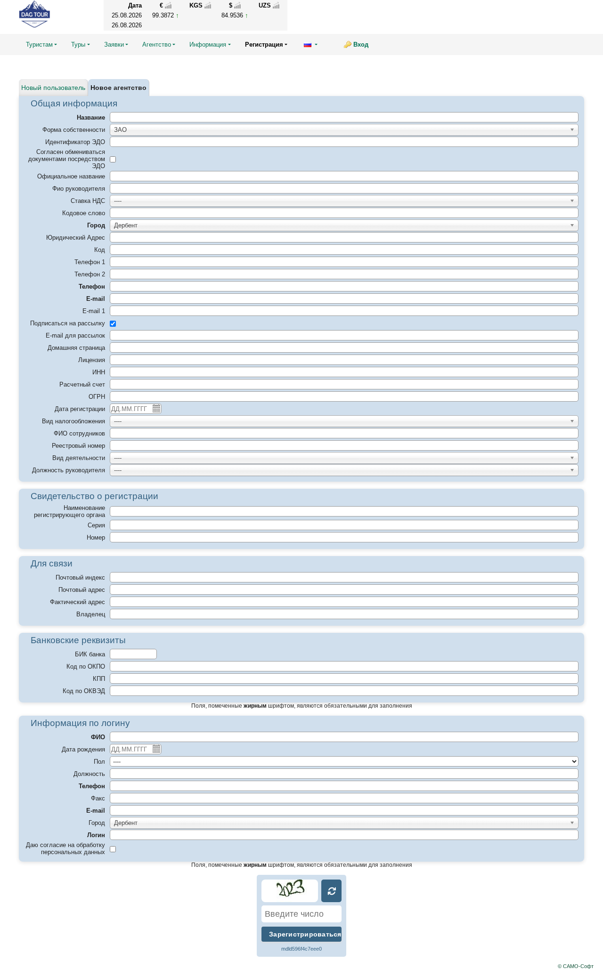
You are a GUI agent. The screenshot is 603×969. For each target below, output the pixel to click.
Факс (98, 798)
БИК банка (90, 654)
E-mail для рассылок (75, 335)
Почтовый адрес (81, 589)
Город (96, 225)
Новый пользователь (53, 87)
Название (91, 117)
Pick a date (156, 408)
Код (99, 249)
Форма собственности (73, 129)
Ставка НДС (88, 200)
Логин (96, 835)
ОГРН (97, 396)
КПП (99, 678)
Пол (99, 761)
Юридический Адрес (75, 237)
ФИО (98, 737)
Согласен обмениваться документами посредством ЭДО (66, 159)
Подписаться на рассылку (67, 323)
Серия (96, 525)
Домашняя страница (76, 347)
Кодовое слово (83, 213)
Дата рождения (83, 749)
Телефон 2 (89, 274)
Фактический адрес (77, 602)
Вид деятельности (78, 457)
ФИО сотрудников (79, 433)
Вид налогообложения (73, 421)
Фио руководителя (78, 188)
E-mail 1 (93, 311)
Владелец (90, 614)
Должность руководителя (68, 470)
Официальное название (71, 176)
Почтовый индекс (80, 577)
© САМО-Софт (576, 966)
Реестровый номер (78, 445)
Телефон (92, 286)
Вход (360, 44)
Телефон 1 (89, 262)
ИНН (98, 372)
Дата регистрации (80, 408)
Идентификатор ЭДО (75, 141)
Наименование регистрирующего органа (69, 511)
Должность (89, 773)
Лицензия (91, 359)
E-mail (95, 298)
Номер (96, 537)
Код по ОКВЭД (84, 690)
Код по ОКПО (85, 666)
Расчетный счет (82, 384)
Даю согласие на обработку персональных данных (65, 848)
